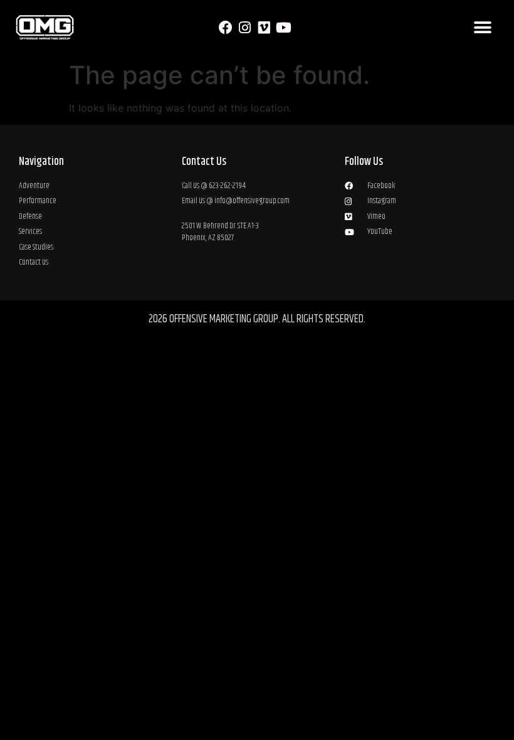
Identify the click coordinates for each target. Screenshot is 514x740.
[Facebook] (225, 28)
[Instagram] (244, 28)
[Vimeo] (264, 28)
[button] (482, 28)
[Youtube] (283, 28)
